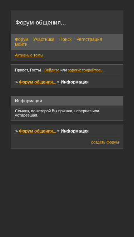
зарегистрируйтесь (85, 70)
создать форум (105, 142)
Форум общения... (37, 82)
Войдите (51, 70)
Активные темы (29, 55)
